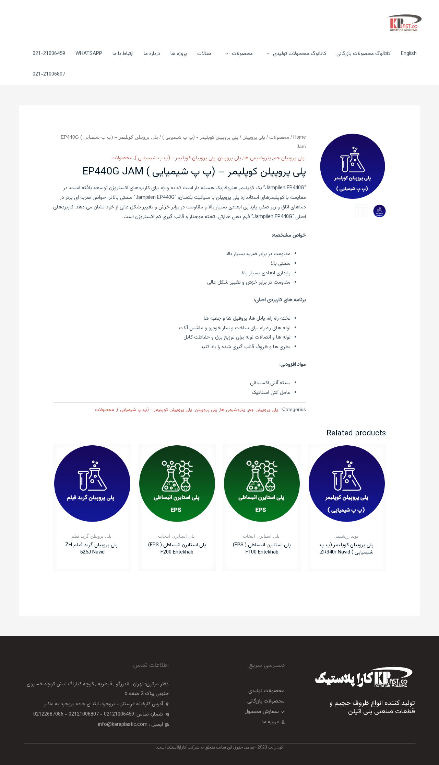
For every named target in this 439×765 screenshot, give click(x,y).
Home (299, 137)
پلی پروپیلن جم (289, 158)
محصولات (279, 137)
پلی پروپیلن (253, 137)
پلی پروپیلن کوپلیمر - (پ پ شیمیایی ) (200, 137)
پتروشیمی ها (257, 158)
